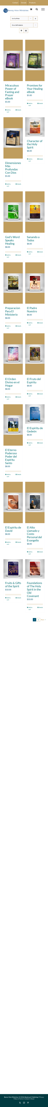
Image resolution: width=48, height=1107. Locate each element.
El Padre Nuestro (32, 309)
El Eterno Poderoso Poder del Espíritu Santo (11, 456)
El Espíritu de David (13, 529)
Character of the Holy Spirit (34, 144)
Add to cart (9, 111)
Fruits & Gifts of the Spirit (13, 584)
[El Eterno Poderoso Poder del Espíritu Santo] (13, 425)
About (32, 1099)
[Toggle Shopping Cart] (31, 9)
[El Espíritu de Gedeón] (35, 414)
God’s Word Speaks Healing (12, 240)
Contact (26, 1099)
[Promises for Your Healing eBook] (35, 60)
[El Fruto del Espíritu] (35, 354)
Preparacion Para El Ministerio (12, 311)
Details (19, 110)
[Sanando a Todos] (35, 212)
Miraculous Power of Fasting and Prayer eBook (12, 92)
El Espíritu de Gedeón (35, 429)
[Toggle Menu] (43, 9)
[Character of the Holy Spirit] (35, 127)
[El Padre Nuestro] (35, 283)
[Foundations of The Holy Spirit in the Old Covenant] (35, 569)
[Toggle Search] (37, 9)
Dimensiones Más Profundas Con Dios (13, 167)
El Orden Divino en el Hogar (12, 382)
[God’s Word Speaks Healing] (13, 212)
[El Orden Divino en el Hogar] (13, 354)
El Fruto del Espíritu (34, 380)
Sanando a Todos (33, 238)
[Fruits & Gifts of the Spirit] (13, 569)
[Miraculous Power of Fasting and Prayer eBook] (13, 60)
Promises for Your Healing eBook (35, 89)
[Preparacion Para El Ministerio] (13, 283)
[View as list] (26, 30)
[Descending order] (35, 18)
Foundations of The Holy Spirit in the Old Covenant (34, 589)
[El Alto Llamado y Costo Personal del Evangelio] (35, 502)
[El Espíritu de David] (13, 502)
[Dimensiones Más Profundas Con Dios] (13, 138)
